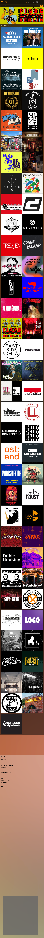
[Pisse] (22, 15)
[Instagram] (5, 759)
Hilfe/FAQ (4, 768)
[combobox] (20, 6)
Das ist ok (9, 931)
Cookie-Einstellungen (13, 926)
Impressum (4, 782)
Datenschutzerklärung (11, 923)
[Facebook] (2, 759)
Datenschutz (5, 780)
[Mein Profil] (34, 2)
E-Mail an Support (6, 772)
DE (26, 2)
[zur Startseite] (4, 2)
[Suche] (41, 6)
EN (28, 2)
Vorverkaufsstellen (7, 765)
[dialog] (20, 915)
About (3, 770)
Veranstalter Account (7, 789)
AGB (2, 778)
